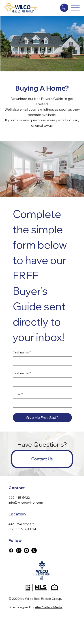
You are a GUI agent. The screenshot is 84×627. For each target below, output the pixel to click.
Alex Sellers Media (48, 607)
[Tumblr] (34, 550)
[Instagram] (19, 550)
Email (18, 394)
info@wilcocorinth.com (26, 502)
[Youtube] (26, 550)
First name (22, 352)
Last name (22, 373)
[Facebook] (11, 550)
